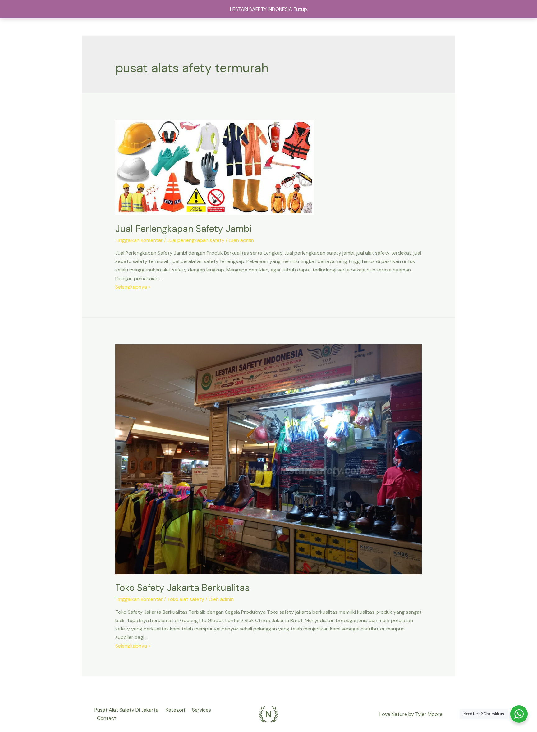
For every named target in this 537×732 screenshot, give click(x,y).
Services (201, 710)
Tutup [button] (300, 9)
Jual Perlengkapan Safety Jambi (183, 229)
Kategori (175, 710)
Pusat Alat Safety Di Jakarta (126, 710)
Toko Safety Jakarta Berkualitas (182, 588)
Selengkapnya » (132, 287)
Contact (106, 718)
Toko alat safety (185, 599)
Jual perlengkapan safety (195, 240)
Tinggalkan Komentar (139, 240)
